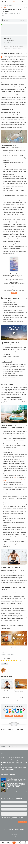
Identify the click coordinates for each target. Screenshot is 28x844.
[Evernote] (21, 712)
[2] (3, 660)
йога (12, 654)
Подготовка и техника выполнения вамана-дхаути (14, 45)
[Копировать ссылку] (26, 729)
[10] (16, 660)
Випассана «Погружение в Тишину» (16, 783)
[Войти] (25, 2)
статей (8, 831)
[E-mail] (17, 13)
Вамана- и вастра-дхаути (9, 40)
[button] (23, 677)
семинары (7, 764)
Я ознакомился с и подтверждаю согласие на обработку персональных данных (14, 818)
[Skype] (18, 712)
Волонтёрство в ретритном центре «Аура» (15, 789)
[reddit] (10, 712)
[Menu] (2, 2)
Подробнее (13, 769)
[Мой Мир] (15, 709)
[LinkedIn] (7, 712)
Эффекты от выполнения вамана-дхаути (13, 46)
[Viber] (16, 712)
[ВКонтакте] (7, 709)
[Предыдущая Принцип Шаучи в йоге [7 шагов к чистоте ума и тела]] (24, 7)
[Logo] (14, 2)
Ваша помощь (14, 834)
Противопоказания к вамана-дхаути (12, 48)
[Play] (3, 20)
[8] (13, 660)
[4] (6, 660)
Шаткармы (3, 7)
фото (18, 831)
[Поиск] (22, 2)
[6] (10, 660)
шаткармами (4, 86)
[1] (2, 660)
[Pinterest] (24, 709)
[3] (5, 660)
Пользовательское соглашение (14, 839)
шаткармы (4, 654)
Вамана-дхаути (7, 42)
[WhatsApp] (13, 712)
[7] (11, 660)
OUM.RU (11, 829)
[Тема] (5, 2)
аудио (24, 831)
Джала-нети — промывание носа (19, 690)
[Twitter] (18, 709)
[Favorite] (14, 13)
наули (14, 477)
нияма (8, 654)
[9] (15, 660)
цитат (13, 831)
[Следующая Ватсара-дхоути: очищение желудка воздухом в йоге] (26, 7)
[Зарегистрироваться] (15, 836)
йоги (2, 767)
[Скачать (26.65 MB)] (25, 20)
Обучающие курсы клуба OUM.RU (15, 778)
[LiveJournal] (21, 709)
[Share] (19, 13)
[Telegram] (13, 709)
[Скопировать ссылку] (4, 709)
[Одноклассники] (10, 709)
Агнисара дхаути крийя (6, 690)
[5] (8, 660)
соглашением (14, 817)
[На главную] (1, 5)
